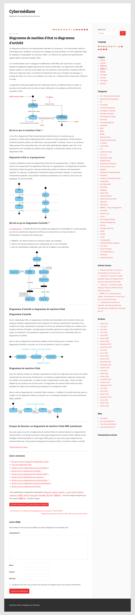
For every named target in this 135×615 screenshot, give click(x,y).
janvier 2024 (104, 376)
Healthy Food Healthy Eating (110, 178)
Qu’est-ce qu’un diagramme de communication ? (30, 480)
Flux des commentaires (108, 424)
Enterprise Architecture (108, 163)
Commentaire (14, 533)
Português (103, 81)
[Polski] (74, 29)
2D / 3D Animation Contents (110, 96)
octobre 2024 (105, 368)
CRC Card (103, 155)
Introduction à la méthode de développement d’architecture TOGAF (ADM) (36, 511)
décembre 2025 (105, 344)
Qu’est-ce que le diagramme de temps (26, 486)
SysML (102, 231)
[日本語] (71, 29)
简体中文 (57, 495)
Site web (12, 578)
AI (101, 102)
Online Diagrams (106, 196)
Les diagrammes (15, 229)
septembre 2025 (106, 347)
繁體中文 (22, 498)
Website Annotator (106, 257)
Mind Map (103, 187)
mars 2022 (104, 400)
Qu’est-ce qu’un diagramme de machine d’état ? (30, 474)
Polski (26, 495)
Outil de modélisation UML (22, 465)
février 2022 (104, 403)
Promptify (103, 210)
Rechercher (102, 29)
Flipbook (103, 169)
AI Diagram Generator (108, 111)
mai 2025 (103, 350)
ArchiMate (103, 125)
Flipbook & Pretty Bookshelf (110, 172)
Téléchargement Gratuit (18, 447)
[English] (56, 29)
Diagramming (105, 161)
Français (103, 78)
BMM (102, 131)
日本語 (20, 495)
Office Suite (104, 193)
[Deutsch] (53, 29)
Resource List (104, 213)
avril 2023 (103, 388)
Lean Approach (105, 184)
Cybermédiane (22, 11)
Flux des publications (107, 421)
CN (101, 149)
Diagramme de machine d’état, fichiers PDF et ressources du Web (63, 514)
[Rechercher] (123, 33)
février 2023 (104, 394)
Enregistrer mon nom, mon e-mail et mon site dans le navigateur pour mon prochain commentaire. (46, 585)
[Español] (58, 29)
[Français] (64, 29)
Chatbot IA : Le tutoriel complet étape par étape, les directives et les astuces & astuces (110, 288)
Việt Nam (49, 495)
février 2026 (104, 338)
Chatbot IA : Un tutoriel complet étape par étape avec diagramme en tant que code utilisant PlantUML (110, 279)
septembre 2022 (106, 397)
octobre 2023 (105, 382)
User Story (104, 246)
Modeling (103, 190)
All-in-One (103, 119)
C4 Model (103, 143)
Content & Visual (106, 152)
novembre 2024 (105, 365)
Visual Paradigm (106, 249)
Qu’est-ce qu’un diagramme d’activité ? (27, 471)
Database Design (106, 158)
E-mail (12, 572)
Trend (102, 237)
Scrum (102, 216)
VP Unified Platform (107, 252)
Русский (103, 75)
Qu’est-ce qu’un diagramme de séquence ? (28, 477)
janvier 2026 (104, 341)
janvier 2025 (104, 359)
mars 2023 (104, 391)
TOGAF (102, 234)
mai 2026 (103, 329)
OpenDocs (103, 202)
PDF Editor (104, 205)
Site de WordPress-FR (107, 427)
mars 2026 (104, 335)
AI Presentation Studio (108, 116)
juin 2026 (103, 326)
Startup (103, 225)
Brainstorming (105, 137)
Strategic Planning (106, 228)
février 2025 (104, 356)
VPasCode (103, 255)
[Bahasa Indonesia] (69, 29)
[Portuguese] (76, 29)
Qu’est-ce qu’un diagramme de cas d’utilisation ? (30, 468)
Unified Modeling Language (38, 504)
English (55, 492)
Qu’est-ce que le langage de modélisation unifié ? (30, 462)
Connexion (104, 418)
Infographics (104, 181)
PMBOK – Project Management (111, 208)
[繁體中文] (87, 29)
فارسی (68, 492)
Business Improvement (108, 140)
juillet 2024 (104, 373)
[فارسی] (61, 29)
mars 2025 (104, 353)
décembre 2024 (105, 362)
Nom (11, 565)
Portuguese (33, 495)
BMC (101, 128)
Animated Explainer (107, 122)
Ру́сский (42, 495)
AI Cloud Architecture (107, 108)
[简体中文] (84, 29)
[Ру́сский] (79, 29)
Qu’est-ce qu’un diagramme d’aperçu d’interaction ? (32, 483)
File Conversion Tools (107, 166)
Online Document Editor (108, 199)
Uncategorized (105, 240)
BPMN (102, 134)
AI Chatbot (104, 105)
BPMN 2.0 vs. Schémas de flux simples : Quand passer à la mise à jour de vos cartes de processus (111, 296)
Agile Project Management (109, 99)
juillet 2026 (104, 323)
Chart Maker (104, 146)
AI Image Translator (107, 113)
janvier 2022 (104, 406)
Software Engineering (18, 504)
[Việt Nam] (82, 29)
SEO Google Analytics (107, 219)
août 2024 (104, 370)
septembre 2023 (106, 385)
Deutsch (48, 492)
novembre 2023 (105, 379)
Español (61, 492)
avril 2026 (103, 332)
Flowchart (103, 175)
